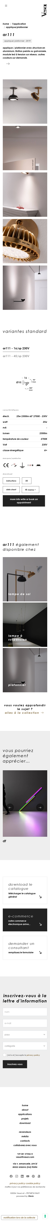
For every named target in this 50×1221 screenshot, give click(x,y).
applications (25, 1114)
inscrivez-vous (14, 1064)
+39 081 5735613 (25, 1154)
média (25, 1136)
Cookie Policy (33, 1183)
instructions (11, 481)
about (25, 1109)
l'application (19, 23)
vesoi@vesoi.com (25, 1157)
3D (26, 481)
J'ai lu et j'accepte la (23, 1055)
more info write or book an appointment (24, 501)
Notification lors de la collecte (19, 1217)
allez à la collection (22, 712)
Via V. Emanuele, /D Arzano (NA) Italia (25, 1165)
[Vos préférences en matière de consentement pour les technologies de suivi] (45, 1216)
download (25, 1123)
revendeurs (25, 1132)
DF (4, 841)
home (6, 23)
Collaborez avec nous (25, 1145)
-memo (29, 489)
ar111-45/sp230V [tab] (16, 356)
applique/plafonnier (17, 27)
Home (25, 1105)
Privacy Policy (33, 1055)
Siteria (31, 1196)
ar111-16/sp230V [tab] (16, 348)
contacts (25, 1140)
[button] (6, 5)
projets (25, 1118)
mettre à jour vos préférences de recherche (25, 1187)
